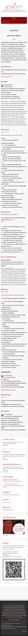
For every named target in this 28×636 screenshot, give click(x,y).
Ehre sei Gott (4, 77)
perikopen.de (5, 459)
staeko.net (20, 617)
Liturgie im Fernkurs (7, 502)
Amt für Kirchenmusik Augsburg (10, 484)
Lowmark (13, 628)
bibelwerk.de (5, 472)
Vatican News (5, 445)
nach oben (25, 631)
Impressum (11, 619)
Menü (14, 18)
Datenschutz (16, 619)
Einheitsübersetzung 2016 (8, 510)
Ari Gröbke (3, 628)
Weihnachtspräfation (6, 390)
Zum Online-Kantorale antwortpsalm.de (11, 494)
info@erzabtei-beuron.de (6, 625)
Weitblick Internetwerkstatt (17, 626)
